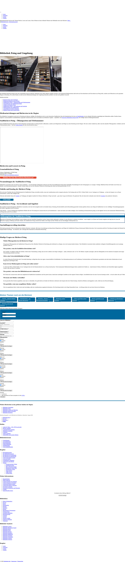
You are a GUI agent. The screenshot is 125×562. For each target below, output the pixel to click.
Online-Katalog (19, 125)
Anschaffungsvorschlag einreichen (11, 108)
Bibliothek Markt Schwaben (9, 411)
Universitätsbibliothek (8, 447)
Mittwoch (2, 357)
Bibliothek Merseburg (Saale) (9, 527)
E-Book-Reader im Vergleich (9, 482)
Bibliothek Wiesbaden (8, 537)
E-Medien (5, 432)
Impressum (13, 561)
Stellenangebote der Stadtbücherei (11, 107)
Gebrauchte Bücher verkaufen (10, 485)
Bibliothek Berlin (7, 529)
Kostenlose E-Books (7, 486)
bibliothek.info (7, 561)
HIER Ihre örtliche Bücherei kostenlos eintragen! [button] (11, 308)
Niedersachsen (6, 511)
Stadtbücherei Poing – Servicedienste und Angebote (15, 106)
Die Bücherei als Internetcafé (9, 456)
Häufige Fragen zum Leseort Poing (11, 110)
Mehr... (69, 20)
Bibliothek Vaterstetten (8, 407)
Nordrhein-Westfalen (7, 513)
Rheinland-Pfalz (6, 514)
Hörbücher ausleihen (7, 431)
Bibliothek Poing (7, 408)
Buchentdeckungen (7, 452)
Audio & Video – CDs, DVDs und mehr (12, 427)
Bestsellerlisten (6, 479)
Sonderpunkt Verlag (10, 469)
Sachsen (5, 517)
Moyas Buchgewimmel (11, 466)
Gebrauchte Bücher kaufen (9, 457)
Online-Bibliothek (7, 444)
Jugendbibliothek (7, 441)
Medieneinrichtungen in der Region (11, 101)
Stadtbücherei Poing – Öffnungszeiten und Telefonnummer (16, 102)
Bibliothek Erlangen (7, 539)
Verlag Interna (9, 470)
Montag (2, 339)
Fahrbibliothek (80, 116)
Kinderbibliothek (7, 443)
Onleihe (5, 18)
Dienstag (2, 348)
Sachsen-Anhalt (6, 518)
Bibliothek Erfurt (7, 530)
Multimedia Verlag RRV (11, 468)
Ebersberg (5, 420)
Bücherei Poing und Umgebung (10, 99)
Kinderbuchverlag (10, 465)
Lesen (4, 14)
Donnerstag (2, 365)
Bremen (5, 506)
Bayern (4, 418)
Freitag (1, 374)
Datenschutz (20, 561)
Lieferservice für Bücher (8, 461)
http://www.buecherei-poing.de (11, 175)
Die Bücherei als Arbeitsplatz (9, 455)
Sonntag (2, 392)
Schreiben (5, 15)
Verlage (4, 463)
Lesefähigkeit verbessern (8, 460)
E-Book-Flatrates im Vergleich (10, 481)
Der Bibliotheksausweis (8, 453)
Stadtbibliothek (6, 445)
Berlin (4, 504)
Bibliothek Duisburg (7, 535)
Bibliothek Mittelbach (8, 534)
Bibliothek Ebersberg (8, 412)
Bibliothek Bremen (7, 531)
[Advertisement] (62, 40)
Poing (4, 421)
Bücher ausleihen (7, 428)
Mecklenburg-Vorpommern (9, 510)
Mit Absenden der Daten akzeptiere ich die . (13, 395)
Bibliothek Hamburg (7, 533)
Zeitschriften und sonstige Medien (10, 434)
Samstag (2, 383)
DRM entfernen (6, 480)
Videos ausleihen (7, 433)
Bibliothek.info (6, 417)
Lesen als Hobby (7, 459)
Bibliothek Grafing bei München (10, 410)
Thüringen (5, 520)
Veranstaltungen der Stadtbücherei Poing (12, 103)
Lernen (4, 16)
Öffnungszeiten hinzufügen (6, 346)
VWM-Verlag (9, 473)
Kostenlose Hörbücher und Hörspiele (11, 488)
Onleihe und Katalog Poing (9, 105)
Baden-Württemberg (7, 501)
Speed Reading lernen (8, 490)
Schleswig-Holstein (7, 519)
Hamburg (5, 507)
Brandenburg (6, 505)
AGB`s (23, 395)
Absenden (3, 396)
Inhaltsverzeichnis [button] (4, 97)
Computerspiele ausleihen (9, 429)
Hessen (4, 509)
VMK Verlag (9, 472)
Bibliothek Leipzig (7, 526)
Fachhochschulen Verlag (11, 464)
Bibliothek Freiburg (7, 538)
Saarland (5, 515)
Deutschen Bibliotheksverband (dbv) (70, 117)
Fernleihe (103, 196)
